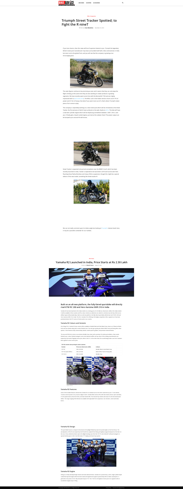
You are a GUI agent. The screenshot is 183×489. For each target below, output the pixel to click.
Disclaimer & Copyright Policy (118, 487)
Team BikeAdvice (89, 28)
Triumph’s (105, 228)
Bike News (81, 2)
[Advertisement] (91, 10)
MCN (107, 110)
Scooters (88, 2)
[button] (122, 3)
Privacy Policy (108, 487)
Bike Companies (91, 16)
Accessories (96, 2)
